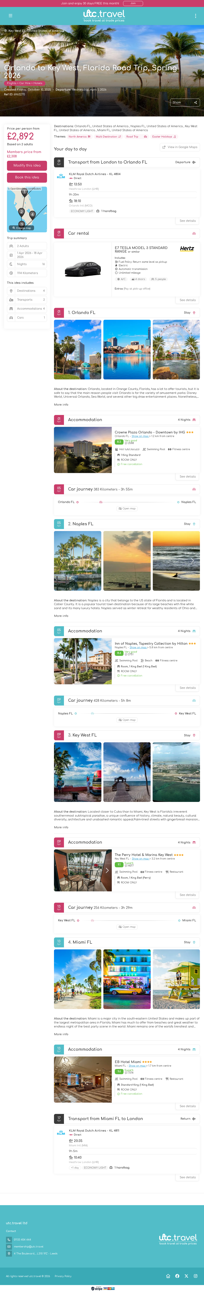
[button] (62, 350)
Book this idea (27, 177)
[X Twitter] (186, 1276)
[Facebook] (177, 1276)
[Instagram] (195, 1276)
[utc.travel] (177, 1239)
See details (188, 220)
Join (133, 3)
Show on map (140, 436)
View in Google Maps (182, 147)
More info (61, 404)
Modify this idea (27, 165)
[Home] (168, 1276)
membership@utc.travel (28, 1246)
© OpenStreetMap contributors (24, 188)
